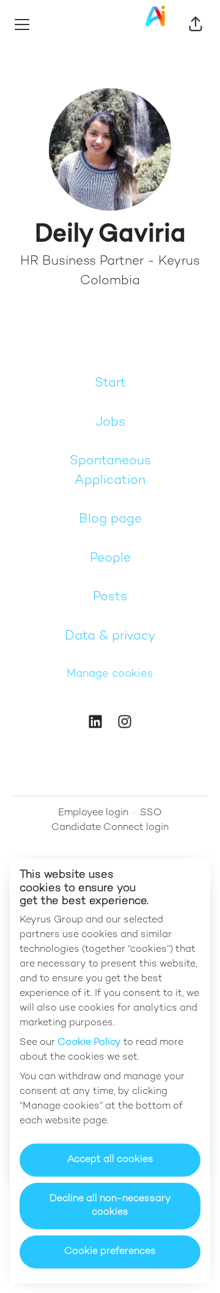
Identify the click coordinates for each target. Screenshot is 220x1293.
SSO (151, 813)
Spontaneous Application (110, 471)
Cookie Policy (89, 1043)
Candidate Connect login (110, 828)
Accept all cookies (110, 1160)
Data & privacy (110, 636)
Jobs (110, 422)
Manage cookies (110, 674)
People (110, 558)
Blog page (110, 519)
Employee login (93, 813)
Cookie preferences (110, 1251)
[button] (195, 24)
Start (110, 383)
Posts (110, 597)
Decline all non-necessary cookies (110, 1206)
